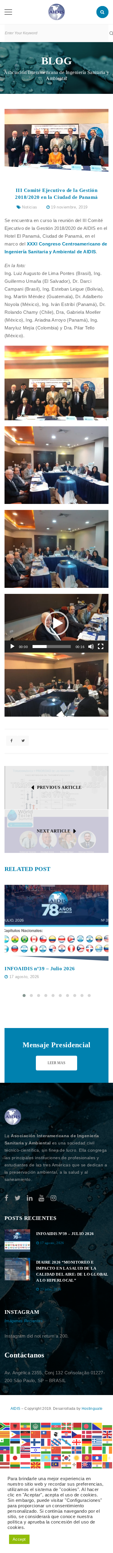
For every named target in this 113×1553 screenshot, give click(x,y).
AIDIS (16, 1408)
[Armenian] (46, 1425)
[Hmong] (56, 1449)
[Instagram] (53, 1198)
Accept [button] (19, 1539)
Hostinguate (92, 1408)
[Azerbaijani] (56, 1425)
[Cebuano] (15, 1433)
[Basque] (66, 1425)
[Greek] (97, 1441)
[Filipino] (25, 1441)
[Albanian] (15, 1425)
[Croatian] (66, 1433)
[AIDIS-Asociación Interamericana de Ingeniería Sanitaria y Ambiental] (56, 11)
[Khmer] (56, 1457)
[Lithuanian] (15, 1465)
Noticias (29, 207)
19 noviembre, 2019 (69, 207)
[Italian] (5, 1457)
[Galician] (66, 1441)
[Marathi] (97, 1465)
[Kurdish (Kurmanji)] (77, 1457)
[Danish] (87, 1433)
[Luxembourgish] (25, 1465)
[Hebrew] (36, 1449)
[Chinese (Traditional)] (46, 1433)
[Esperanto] (5, 1441)
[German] (87, 1441)
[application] (56, 623)
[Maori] (87, 1465)
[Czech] (77, 1433)
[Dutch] (97, 1433)
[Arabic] (36, 1425)
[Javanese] (25, 1457)
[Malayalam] (66, 1465)
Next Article (53, 831)
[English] (107, 1433)
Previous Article (59, 787)
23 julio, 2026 (50, 1289)
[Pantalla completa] (101, 647)
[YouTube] (41, 1198)
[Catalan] (5, 1433)
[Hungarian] (66, 1449)
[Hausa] (15, 1449)
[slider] (52, 646)
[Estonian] (15, 1441)
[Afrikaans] (5, 1425)
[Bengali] (87, 1425)
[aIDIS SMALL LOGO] (13, 1116)
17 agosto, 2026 (24, 976)
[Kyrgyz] (87, 1457)
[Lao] (97, 1457)
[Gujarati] (107, 1441)
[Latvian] (5, 1465)
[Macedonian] (36, 1465)
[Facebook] (6, 1198)
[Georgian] (77, 1441)
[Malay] (56, 1465)
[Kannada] (36, 1457)
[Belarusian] (77, 1425)
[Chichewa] (25, 1433)
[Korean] (66, 1457)
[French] (46, 1441)
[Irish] (107, 1449)
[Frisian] (56, 1441)
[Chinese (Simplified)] (36, 1433)
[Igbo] (87, 1449)
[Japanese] (15, 1457)
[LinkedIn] (30, 1198)
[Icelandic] (77, 1449)
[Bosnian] (97, 1425)
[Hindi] (46, 1449)
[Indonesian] (97, 1449)
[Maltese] (77, 1465)
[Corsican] (56, 1433)
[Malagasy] (46, 1465)
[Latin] (107, 1457)
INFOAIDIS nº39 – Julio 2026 (40, 968)
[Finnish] (36, 1441)
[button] (57, 623)
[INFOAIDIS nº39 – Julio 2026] (56, 923)
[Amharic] (25, 1425)
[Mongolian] (107, 1465)
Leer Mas (56, 1063)
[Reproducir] (12, 647)
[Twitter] (17, 1198)
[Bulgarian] (107, 1425)
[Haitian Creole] (5, 1449)
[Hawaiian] (25, 1449)
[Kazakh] (46, 1457)
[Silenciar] (91, 647)
